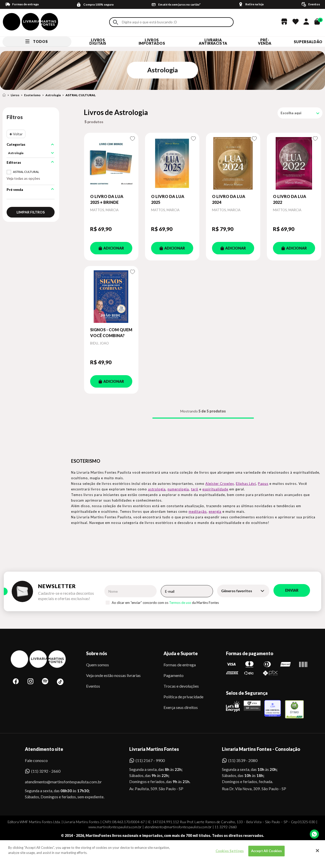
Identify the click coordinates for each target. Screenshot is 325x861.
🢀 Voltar (16, 134)
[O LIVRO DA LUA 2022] (294, 163)
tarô (194, 489)
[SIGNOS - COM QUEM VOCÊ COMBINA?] (111, 296)
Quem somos (97, 664)
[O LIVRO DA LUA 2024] (233, 163)
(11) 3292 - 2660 (45, 771)
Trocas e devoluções (181, 686)
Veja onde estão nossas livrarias (113, 675)
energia (215, 511)
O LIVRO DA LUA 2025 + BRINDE (106, 199)
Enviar (291, 590)
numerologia (178, 489)
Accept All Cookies (266, 851)
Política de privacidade (183, 696)
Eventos (93, 686)
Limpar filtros (31, 212)
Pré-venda (264, 41)
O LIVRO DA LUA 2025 (167, 199)
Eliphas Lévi (246, 484)
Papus (263, 484)
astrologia (157, 489)
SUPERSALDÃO (308, 41)
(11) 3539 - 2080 (242, 760)
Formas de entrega (180, 664)
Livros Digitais (97, 41)
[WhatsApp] (314, 834)
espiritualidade (215, 489)
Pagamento (174, 675)
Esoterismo (32, 95)
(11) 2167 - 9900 (150, 760)
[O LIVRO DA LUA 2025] (172, 163)
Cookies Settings (230, 851)
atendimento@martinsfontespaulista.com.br (59, 781)
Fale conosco (36, 760)
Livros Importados (152, 41)
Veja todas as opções (23, 178)
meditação (198, 511)
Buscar (115, 22)
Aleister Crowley (219, 484)
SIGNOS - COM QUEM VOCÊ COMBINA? (111, 332)
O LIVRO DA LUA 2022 (289, 199)
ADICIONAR (113, 248)
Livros (15, 95)
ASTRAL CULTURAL (81, 95)
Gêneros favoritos (236, 591)
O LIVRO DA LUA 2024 (228, 199)
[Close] (317, 850)
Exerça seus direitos (181, 707)
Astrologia (53, 95)
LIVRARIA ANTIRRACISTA (213, 41)
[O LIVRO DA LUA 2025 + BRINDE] (111, 163)
